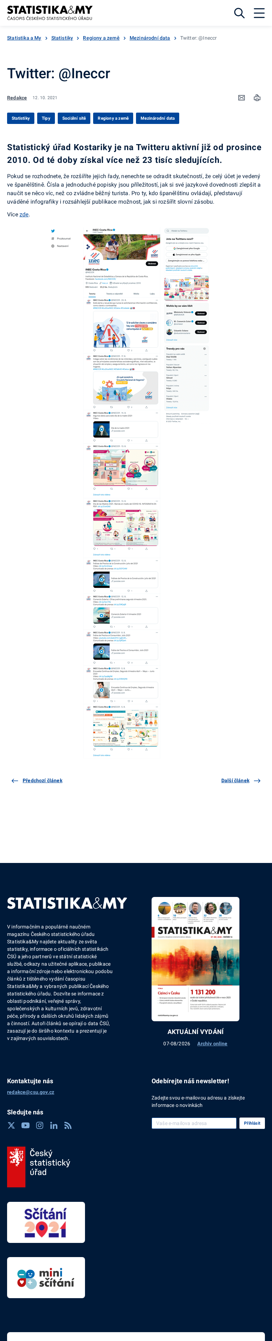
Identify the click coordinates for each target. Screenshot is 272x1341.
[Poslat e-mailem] (241, 97)
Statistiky (62, 38)
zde (24, 214)
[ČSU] (38, 1167)
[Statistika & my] (50, 13)
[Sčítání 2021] (46, 1222)
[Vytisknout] (257, 97)
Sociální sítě (74, 118)
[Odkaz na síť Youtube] (25, 1125)
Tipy (46, 118)
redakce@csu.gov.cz (30, 1092)
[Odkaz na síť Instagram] (39, 1125)
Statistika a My (24, 38)
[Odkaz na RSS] (68, 1125)
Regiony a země (101, 38)
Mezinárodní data (150, 38)
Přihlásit (252, 1123)
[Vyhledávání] (239, 13)
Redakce (17, 98)
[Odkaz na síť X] (11, 1125)
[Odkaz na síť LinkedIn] (54, 1125)
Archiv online (212, 1043)
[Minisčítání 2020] (46, 1277)
